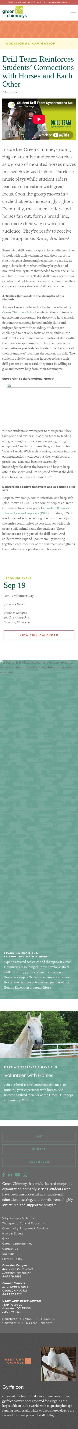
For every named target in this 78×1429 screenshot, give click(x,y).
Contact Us (10, 1248)
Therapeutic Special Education (23, 1223)
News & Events (20, 43)
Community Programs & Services (25, 1228)
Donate (39, 1149)
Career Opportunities (17, 1243)
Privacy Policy (12, 1258)
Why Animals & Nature (18, 1218)
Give (5, 1238)
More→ (49, 987)
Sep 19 (15, 585)
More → (28, 1100)
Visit (39, 1136)
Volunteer (39, 1161)
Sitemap (8, 1253)
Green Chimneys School (19, 312)
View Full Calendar (39, 635)
